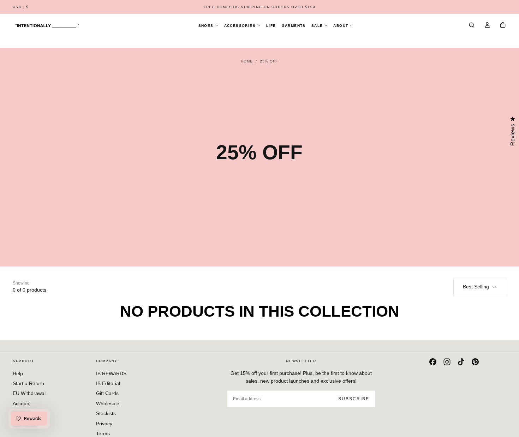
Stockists (106, 413)
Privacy (104, 423)
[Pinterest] (475, 362)
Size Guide (25, 423)
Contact (21, 413)
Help (18, 373)
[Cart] (502, 25)
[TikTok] (461, 362)
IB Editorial (108, 383)
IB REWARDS (111, 373)
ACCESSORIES (240, 26)
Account (22, 403)
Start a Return (28, 383)
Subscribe (353, 398)
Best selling (476, 286)
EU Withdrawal (29, 393)
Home (247, 61)
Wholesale (107, 403)
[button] (21, 7)
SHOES (206, 26)
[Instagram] (447, 362)
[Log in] (487, 25)
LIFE (271, 26)
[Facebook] (433, 362)
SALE (317, 26)
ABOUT (340, 26)
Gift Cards (107, 393)
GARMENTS (294, 26)
